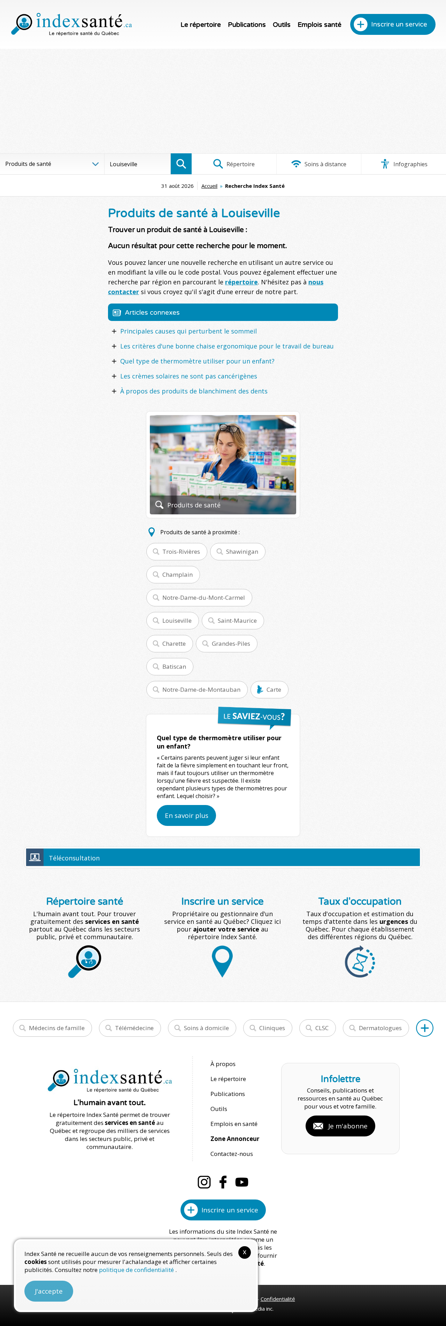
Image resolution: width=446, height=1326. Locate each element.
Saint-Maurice (237, 620)
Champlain (177, 574)
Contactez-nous (231, 1154)
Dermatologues (380, 1028)
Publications (247, 25)
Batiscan (174, 666)
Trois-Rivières (181, 551)
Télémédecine (134, 1028)
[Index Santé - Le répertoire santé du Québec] (71, 24)
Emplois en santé (233, 1124)
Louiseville (177, 620)
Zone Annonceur (234, 1139)
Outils (282, 25)
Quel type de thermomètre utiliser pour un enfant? (197, 361)
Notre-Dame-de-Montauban (201, 689)
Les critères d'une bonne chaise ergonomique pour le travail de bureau (227, 346)
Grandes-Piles (231, 643)
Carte (274, 689)
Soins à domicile (206, 1028)
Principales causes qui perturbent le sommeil (188, 331)
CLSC (322, 1028)
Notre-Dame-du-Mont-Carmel (203, 597)
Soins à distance (324, 164)
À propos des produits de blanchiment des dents (194, 391)
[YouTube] (242, 1182)
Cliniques (272, 1028)
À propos (223, 1064)
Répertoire (240, 164)
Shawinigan (242, 551)
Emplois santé (319, 25)
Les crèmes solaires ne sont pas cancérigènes (188, 376)
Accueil (209, 185)
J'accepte (49, 1291)
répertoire (241, 282)
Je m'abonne (348, 1125)
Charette (174, 643)
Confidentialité (278, 1298)
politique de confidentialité (137, 1270)
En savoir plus (186, 815)
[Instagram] (204, 1182)
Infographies (410, 164)
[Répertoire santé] (424, 1028)
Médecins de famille (57, 1028)
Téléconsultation (74, 858)
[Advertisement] (223, 101)
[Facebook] (223, 1182)
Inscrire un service (399, 24)
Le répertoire (200, 25)
